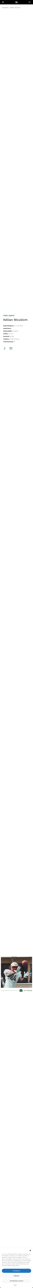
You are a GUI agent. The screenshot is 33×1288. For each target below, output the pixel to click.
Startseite (5, 7)
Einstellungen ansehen (16, 1281)
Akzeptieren (16, 1271)
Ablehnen (16, 1276)
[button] (30, 1250)
